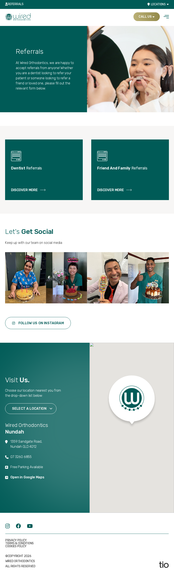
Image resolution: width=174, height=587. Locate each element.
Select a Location (29, 408)
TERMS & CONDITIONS (19, 543)
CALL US (145, 16)
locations (158, 4)
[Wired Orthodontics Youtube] (30, 526)
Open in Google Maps (27, 477)
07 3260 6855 (21, 457)
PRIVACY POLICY (16, 540)
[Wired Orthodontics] (18, 16)
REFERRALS (15, 4)
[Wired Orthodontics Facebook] (18, 526)
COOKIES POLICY (16, 546)
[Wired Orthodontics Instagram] (7, 526)
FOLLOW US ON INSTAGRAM (41, 323)
